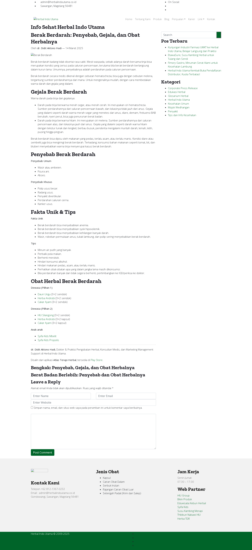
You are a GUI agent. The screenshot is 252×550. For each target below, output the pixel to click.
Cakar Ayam (44, 302)
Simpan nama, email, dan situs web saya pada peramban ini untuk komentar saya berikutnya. (88, 407)
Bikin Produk (184, 499)
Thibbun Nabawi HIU (189, 514)
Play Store (97, 360)
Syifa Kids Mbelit (47, 336)
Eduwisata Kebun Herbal (191, 503)
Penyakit (173, 111)
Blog (166, 19)
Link (200, 19)
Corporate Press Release (183, 88)
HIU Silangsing (46, 315)
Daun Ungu (44, 294)
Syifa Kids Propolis (48, 340)
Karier (191, 19)
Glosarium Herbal (178, 96)
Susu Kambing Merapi (190, 511)
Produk (157, 19)
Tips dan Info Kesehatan (182, 115)
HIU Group (183, 495)
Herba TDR (183, 518)
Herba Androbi (46, 298)
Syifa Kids (182, 507)
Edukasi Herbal (176, 92)
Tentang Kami (143, 19)
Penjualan (177, 19)
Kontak (211, 19)
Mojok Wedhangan (178, 107)
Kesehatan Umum (178, 103)
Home (128, 19)
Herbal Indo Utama (179, 99)
